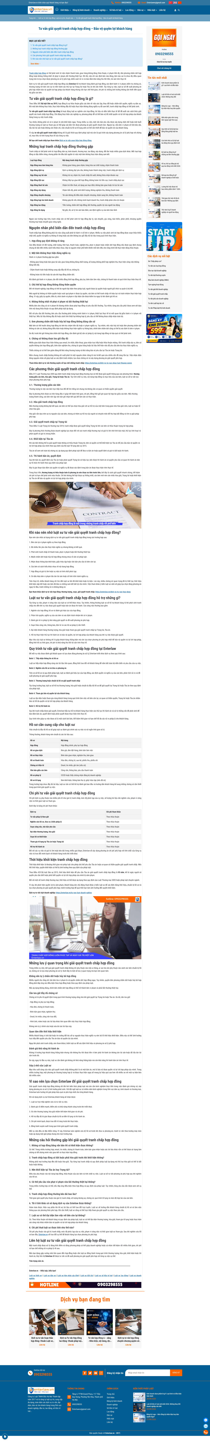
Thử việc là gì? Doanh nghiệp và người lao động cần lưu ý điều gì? (170, 211)
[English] (175, 2)
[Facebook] (85, 1373)
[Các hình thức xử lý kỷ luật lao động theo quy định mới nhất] (154, 144)
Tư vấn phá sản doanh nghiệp (158, 299)
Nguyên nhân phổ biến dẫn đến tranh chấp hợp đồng (53, 52)
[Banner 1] (164, 236)
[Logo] (41, 10)
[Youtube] (95, 1373)
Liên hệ (162, 10)
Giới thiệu (65, 10)
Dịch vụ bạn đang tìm (85, 1299)
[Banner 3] (164, 328)
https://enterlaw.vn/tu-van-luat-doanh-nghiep (74, 893)
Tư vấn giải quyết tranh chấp (158, 294)
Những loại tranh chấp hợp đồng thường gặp (50, 48)
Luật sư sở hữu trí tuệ (104, 1275)
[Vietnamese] (171, 2)
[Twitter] (90, 1373)
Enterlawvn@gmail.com (156, 2)
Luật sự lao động (121, 1275)
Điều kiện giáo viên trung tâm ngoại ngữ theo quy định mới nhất (170, 118)
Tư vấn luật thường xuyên (157, 275)
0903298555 (126, 2)
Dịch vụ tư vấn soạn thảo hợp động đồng (75, 140)
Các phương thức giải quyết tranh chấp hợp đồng (52, 55)
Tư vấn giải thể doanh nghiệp (158, 289)
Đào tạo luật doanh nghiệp (157, 271)
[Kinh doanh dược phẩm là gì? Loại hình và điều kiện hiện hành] (154, 86)
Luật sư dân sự (50, 1275)
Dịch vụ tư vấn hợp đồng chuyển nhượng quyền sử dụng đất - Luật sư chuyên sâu (128, 1339)
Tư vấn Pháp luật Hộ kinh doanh (159, 308)
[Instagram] (101, 1373)
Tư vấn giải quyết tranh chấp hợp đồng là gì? (50, 45)
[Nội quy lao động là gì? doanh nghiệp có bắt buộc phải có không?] (154, 178)
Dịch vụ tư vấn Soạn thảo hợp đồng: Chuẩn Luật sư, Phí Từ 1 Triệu (42, 1339)
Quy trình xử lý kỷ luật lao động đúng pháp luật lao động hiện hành (170, 130)
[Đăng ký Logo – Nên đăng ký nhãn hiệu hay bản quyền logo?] (154, 109)
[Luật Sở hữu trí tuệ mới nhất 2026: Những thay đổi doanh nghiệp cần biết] (154, 98)
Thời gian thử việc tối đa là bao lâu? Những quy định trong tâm (170, 199)
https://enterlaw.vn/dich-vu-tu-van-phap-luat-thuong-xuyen (108, 363)
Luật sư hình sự (35, 1275)
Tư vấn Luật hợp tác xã (156, 303)
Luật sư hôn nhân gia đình (68, 1275)
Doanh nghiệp (100, 10)
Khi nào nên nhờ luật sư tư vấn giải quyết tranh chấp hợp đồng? (58, 59)
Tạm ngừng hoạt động (155, 285)
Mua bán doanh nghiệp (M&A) (158, 280)
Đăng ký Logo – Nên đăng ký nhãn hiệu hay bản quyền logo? (171, 107)
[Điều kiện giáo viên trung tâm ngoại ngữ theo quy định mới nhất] (154, 121)
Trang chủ (56, 8)
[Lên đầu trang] (205, 1443)
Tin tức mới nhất (157, 77)
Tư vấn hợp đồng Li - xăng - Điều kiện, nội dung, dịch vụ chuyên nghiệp (99, 1339)
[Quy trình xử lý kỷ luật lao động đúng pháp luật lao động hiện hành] (154, 132)
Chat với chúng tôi (164, 68)
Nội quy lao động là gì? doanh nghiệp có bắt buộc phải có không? (170, 176)
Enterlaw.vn (43, 1234)
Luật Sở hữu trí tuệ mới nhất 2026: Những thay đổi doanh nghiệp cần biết (171, 95)
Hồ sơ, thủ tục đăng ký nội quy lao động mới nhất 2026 (171, 165)
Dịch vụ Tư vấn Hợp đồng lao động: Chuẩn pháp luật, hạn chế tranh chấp (71, 1339)
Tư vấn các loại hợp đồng (157, 266)
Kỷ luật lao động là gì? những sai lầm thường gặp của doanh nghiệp (170, 153)
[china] (180, 2)
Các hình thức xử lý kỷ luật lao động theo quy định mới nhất (171, 142)
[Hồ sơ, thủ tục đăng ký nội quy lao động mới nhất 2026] (154, 167)
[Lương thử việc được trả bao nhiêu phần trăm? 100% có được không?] (154, 190)
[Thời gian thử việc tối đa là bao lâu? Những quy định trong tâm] (154, 201)
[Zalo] (205, 1426)
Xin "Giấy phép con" (155, 261)
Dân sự (140, 10)
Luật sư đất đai (87, 1275)
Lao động (129, 10)
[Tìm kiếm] (179, 10)
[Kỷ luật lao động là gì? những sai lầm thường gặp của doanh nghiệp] (154, 155)
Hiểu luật (151, 10)
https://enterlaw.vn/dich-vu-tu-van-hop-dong (113, 592)
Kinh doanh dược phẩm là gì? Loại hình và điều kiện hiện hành (170, 84)
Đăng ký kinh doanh (81, 10)
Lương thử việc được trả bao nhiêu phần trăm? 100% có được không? (171, 188)
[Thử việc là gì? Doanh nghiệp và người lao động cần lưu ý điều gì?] (154, 213)
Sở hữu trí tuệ (115, 10)
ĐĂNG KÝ (176, 1372)
